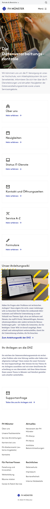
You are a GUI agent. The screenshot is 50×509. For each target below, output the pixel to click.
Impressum (31, 472)
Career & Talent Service (12, 484)
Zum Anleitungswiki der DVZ (16, 337)
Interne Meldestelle (34, 481)
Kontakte (6, 455)
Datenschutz (31, 467)
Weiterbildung (8, 475)
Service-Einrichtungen (11, 438)
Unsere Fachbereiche (11, 433)
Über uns (6, 429)
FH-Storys (30, 436)
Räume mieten (8, 479)
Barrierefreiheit (32, 476)
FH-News (30, 441)
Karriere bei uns (8, 442)
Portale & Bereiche (9, 2)
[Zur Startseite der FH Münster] (13, 8)
